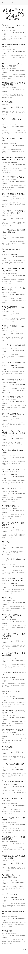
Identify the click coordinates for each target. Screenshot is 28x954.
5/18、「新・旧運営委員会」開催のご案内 (14, 560)
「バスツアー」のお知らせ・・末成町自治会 (13, 616)
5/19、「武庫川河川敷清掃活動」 (14, 345)
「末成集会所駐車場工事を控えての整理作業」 (13, 84)
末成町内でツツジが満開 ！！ (11, 693)
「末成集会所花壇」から (10, 506)
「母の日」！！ (7, 542)
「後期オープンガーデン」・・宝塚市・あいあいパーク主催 (13, 432)
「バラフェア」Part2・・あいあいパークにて (13, 289)
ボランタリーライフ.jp (7, 2)
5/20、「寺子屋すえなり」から (13, 380)
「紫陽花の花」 (7, 598)
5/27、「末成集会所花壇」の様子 (14, 194)
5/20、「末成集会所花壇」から (13, 397)
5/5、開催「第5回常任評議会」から (14, 673)
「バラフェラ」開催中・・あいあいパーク (13, 327)
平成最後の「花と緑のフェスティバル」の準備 (14, 857)
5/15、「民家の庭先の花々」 (12, 489)
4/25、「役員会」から (9, 894)
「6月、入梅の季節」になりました (13, 120)
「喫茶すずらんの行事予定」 (12, 781)
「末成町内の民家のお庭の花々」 (12, 251)
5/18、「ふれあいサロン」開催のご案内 (13, 524)
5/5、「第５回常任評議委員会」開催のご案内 (13, 712)
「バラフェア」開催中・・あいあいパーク (13, 308)
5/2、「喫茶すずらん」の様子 (12, 730)
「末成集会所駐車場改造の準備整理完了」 (13, 46)
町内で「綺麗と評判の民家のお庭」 (14, 913)
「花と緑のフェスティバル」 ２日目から (13, 800)
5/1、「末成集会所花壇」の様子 (13, 764)
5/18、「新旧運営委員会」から (13, 414)
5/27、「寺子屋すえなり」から (13, 177)
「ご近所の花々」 (8, 102)
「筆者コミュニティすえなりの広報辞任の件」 (13, 26)
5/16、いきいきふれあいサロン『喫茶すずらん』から (13, 471)
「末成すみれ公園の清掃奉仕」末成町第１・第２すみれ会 (13, 580)
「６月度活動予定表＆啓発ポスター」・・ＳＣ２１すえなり (13, 159)
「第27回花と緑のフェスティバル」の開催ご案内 (13, 876)
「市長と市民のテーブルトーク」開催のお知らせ (13, 270)
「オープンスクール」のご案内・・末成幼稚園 (12, 65)
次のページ (21, 949)
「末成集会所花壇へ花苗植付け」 (13, 139)
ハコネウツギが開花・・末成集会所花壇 (13, 635)
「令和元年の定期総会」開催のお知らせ (13, 451)
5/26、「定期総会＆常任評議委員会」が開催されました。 (13, 231)
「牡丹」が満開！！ (9, 931)
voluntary (14, 30)
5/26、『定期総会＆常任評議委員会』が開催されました (13, 212)
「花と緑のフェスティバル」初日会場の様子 (13, 838)
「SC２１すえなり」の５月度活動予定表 (13, 819)
